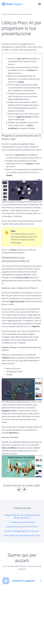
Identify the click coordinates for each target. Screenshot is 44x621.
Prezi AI (22, 14)
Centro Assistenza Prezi (10, 14)
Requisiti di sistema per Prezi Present (22, 527)
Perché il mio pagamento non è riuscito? (22, 531)
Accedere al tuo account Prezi (22, 522)
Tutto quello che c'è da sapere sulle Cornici (22, 535)
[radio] (19, 489)
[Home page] (12, 3)
